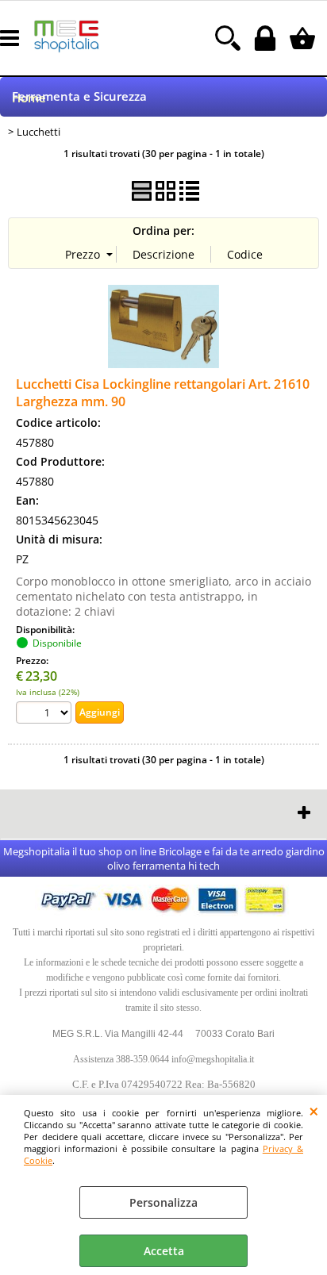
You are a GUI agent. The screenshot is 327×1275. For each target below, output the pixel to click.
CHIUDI (314, 1111)
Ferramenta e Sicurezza (79, 96)
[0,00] (304, 38)
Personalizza (163, 1202)
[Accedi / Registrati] (267, 38)
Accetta (164, 1250)
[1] (45, 714)
